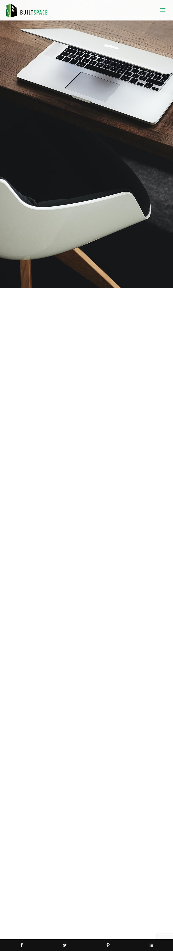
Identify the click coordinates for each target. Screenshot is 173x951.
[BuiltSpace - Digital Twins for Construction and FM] (26, 10)
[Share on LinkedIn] (151, 945)
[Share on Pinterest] (108, 945)
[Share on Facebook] (21, 945)
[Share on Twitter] (64, 945)
